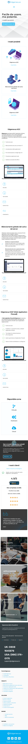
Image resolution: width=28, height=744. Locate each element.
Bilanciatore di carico (7, 683)
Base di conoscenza (9, 717)
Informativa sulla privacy (8, 676)
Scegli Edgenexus (7, 673)
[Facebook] (19, 738)
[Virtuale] (14, 406)
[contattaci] (4, 202)
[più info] (4, 184)
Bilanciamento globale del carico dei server (12, 685)
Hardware (14, 421)
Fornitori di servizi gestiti (8, 707)
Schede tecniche (8, 714)
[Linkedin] (8, 738)
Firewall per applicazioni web (9, 686)
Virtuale (14, 410)
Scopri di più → (14, 65)
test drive (5, 196)
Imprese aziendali (7, 701)
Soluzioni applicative (7, 698)
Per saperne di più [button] (7, 24)
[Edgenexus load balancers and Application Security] (14, 733)
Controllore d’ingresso (8, 691)
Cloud (14, 431)
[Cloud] (14, 428)
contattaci (5, 205)
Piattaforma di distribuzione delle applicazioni (13, 688)
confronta (5, 214)
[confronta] (4, 210)
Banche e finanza (7, 699)
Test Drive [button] (6, 456)
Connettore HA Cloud (8, 689)
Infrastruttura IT (6, 705)
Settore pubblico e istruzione (9, 702)
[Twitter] (12, 738)
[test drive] (4, 193)
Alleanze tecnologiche (8, 725)
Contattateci (6, 675)
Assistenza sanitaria (7, 704)
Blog (6, 715)
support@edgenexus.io (12, 661)
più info (5, 187)
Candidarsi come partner (8, 724)
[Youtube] (16, 738)
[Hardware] (14, 417)
